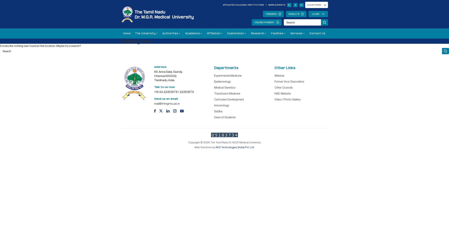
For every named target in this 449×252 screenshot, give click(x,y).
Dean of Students (225, 117)
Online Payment (264, 22)
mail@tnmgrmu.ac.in (167, 103)
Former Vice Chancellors (289, 81)
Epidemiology (222, 81)
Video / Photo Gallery (287, 99)
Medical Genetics (225, 87)
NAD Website (282, 93)
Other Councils (283, 87)
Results (294, 14)
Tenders (271, 14)
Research (257, 33)
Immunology (221, 105)
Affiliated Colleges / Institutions (243, 5)
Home (127, 33)
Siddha (218, 111)
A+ (301, 5)
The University (145, 33)
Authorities (170, 33)
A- (289, 5)
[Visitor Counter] (224, 135)
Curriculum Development (229, 99)
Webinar (279, 75)
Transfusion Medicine (227, 93)
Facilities (277, 33)
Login (315, 14)
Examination (235, 33)
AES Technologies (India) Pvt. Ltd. (235, 147)
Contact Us (317, 33)
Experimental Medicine (228, 75)
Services (296, 33)
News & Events (276, 5)
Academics (192, 33)
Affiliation (214, 33)
